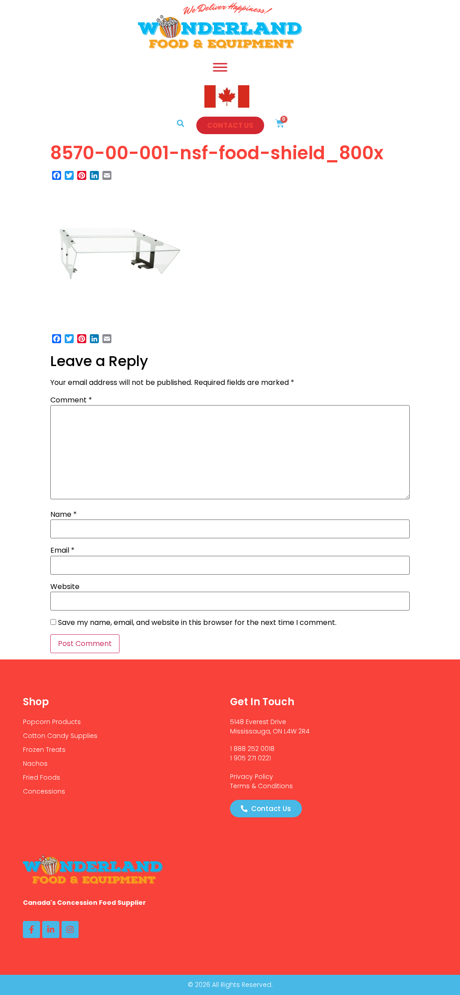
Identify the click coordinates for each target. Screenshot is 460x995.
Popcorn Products (52, 721)
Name (63, 514)
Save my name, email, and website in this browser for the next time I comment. (197, 622)
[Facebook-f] (31, 929)
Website (65, 586)
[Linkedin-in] (50, 929)
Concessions (44, 791)
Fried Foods (41, 777)
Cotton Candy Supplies (60, 735)
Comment (71, 400)
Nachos (35, 763)
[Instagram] (70, 929)
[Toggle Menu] (220, 67)
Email (62, 550)
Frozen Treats (44, 749)
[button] (180, 123)
